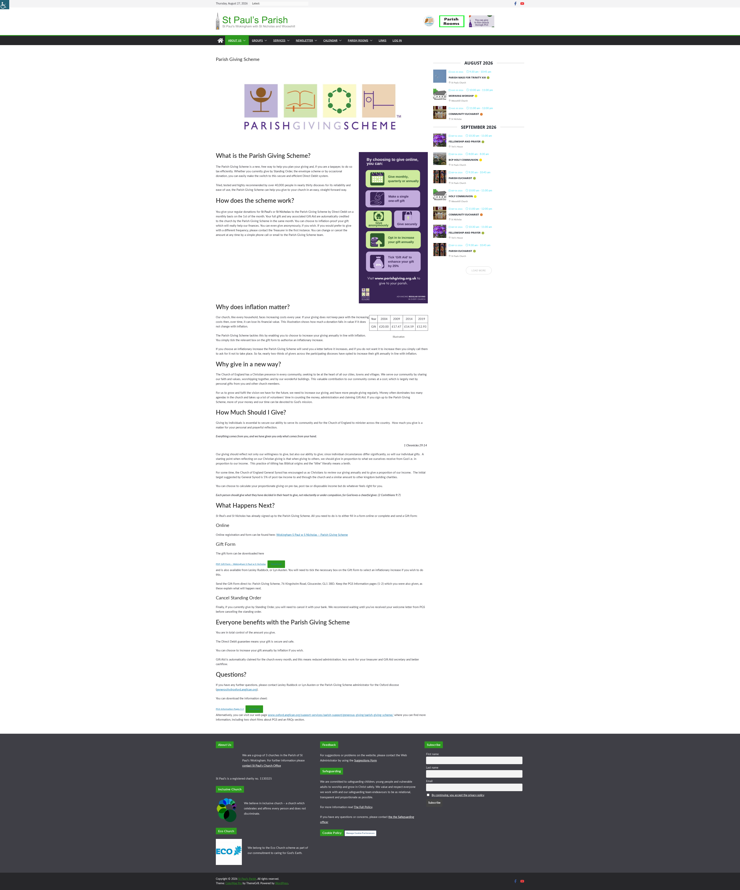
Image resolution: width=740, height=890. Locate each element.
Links (382, 40)
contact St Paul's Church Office (261, 765)
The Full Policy (363, 807)
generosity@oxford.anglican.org (237, 689)
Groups (257, 40)
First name (432, 754)
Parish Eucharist (460, 178)
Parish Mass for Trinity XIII (467, 77)
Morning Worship (461, 96)
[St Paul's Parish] (220, 40)
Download (276, 564)
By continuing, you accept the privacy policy (458, 795)
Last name (432, 767)
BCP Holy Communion (463, 160)
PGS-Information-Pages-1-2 (230, 709)
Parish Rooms (358, 40)
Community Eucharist (464, 114)
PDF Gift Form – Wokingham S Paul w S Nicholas (241, 564)
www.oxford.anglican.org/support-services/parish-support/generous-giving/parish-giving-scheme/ (331, 715)
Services (279, 40)
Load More (479, 270)
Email (429, 781)
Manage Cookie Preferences (360, 833)
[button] (243, 40)
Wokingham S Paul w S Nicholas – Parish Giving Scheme (312, 534)
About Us (234, 40)
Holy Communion (461, 196)
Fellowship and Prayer (465, 141)
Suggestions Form (365, 760)
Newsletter (304, 40)
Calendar (330, 40)
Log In (397, 40)
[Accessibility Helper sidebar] (4, 4)
